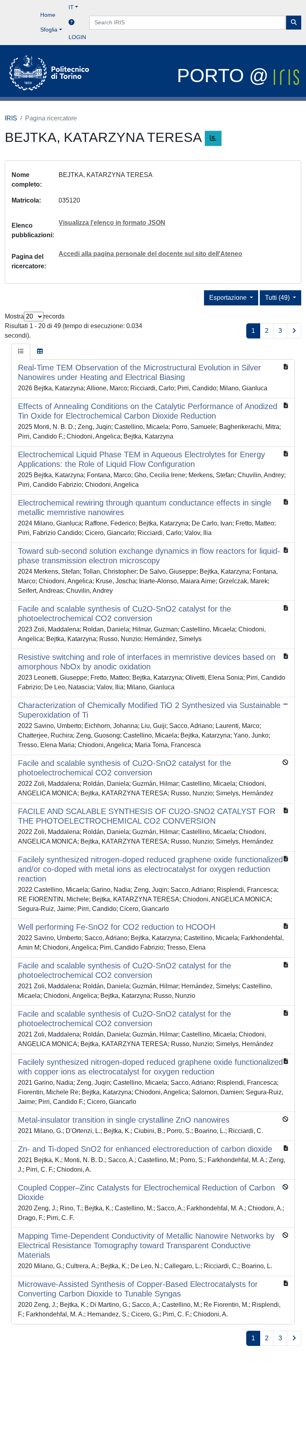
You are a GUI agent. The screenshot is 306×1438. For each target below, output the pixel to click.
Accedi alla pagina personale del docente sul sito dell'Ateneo (150, 253)
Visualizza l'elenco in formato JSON (112, 222)
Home (47, 15)
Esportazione (228, 297)
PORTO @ (225, 75)
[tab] (20, 352)
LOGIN (77, 37)
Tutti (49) (278, 297)
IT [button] (71, 7)
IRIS (11, 118)
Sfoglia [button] (48, 29)
